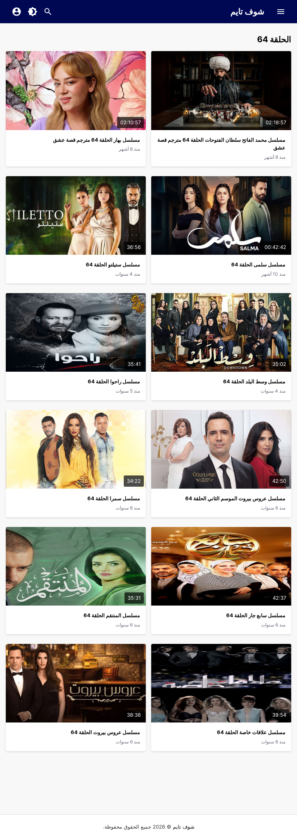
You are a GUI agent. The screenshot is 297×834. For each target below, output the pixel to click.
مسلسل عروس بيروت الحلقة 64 (105, 732)
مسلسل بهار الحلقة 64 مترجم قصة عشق (96, 140)
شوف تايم (247, 11)
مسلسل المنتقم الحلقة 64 (112, 615)
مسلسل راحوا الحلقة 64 (114, 381)
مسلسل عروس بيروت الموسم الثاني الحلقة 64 (235, 498)
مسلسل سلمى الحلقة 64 (258, 264)
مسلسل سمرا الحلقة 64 (113, 498)
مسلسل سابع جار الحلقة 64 (255, 615)
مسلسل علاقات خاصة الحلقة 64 (251, 732)
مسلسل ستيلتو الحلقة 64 (113, 264)
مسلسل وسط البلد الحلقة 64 (254, 381)
